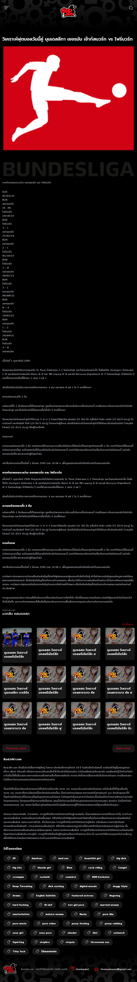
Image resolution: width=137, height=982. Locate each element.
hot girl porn (76, 905)
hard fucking (20, 905)
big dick (121, 858)
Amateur (37, 858)
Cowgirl (122, 867)
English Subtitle (46, 895)
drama (16, 895)
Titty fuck (19, 951)
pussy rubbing (113, 923)
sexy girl (18, 933)
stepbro (45, 942)
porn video (49, 923)
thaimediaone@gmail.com (116, 969)
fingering (114, 895)
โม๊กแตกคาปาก (48, 951)
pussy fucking (80, 923)
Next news (123, 748)
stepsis (70, 942)
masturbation (21, 914)
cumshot (70, 877)
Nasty (83, 914)
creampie (18, 877)
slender (72, 933)
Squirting (18, 942)
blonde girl (44, 867)
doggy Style (120, 886)
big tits (17, 867)
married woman (109, 905)
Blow (69, 867)
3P (14, 858)
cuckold (44, 877)
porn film (108, 914)
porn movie (19, 923)
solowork (119, 933)
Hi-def (48, 905)
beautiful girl (92, 858)
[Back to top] (128, 973)
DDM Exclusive (100, 877)
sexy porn (45, 933)
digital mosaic (88, 886)
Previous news (16, 748)
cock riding (95, 867)
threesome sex (100, 942)
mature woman (54, 914)
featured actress (82, 895)
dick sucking (56, 886)
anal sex (63, 858)
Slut (95, 933)
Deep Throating (22, 886)
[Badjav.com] (68, 11)
